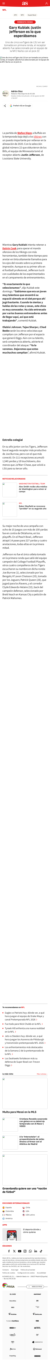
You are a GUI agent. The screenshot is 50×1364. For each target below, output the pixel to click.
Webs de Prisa (37, 1286)
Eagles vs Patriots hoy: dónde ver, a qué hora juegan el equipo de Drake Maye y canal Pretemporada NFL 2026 (24, 1016)
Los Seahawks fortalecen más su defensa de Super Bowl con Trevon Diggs (22, 1062)
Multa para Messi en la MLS (19, 1112)
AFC (15, 15)
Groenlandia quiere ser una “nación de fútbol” (24, 1190)
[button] (4, 105)
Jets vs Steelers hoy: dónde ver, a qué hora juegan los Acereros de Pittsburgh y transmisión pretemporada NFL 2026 (24, 1039)
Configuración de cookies (26, 1273)
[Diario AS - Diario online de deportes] (25, 3)
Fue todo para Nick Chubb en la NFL (23, 1024)
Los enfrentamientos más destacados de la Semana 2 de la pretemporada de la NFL (24, 1051)
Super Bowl (32, 15)
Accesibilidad (41, 1273)
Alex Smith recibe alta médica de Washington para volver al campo (33, 489)
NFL (4, 10)
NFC (22, 15)
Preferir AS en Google (22, 106)
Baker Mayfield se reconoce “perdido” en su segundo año (32, 507)
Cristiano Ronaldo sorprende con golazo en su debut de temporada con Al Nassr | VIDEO (33, 1122)
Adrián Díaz (17, 91)
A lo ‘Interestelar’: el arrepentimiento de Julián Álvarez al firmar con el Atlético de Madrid (31, 1140)
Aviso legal (14, 1270)
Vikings (38, 137)
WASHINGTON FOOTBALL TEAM (32, 484)
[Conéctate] (46, 3)
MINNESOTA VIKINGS (25, 22)
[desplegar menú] (3, 3)
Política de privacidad (28, 1270)
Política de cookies (8, 1273)
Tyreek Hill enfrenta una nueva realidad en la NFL (25, 1030)
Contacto (5, 1270)
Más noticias (41, 1074)
